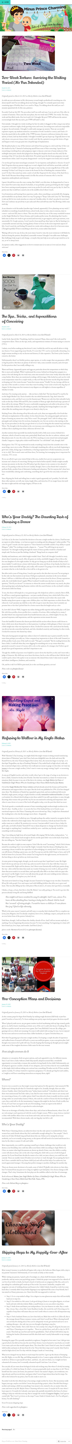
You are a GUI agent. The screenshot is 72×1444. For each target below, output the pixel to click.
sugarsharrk (14, 1407)
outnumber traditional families (52, 794)
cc (27, 1183)
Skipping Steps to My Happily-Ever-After (35, 1252)
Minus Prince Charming (21, 1441)
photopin (15, 669)
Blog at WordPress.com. (8, 1441)
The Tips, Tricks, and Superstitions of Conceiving (29, 319)
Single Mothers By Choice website (21, 787)
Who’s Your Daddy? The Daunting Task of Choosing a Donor (35, 519)
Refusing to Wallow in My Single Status (33, 738)
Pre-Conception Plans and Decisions (31, 998)
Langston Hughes (53, 1393)
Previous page (6, 1429)
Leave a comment (6, 90)
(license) (20, 669)
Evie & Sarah (46, 96)
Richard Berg (14, 1183)
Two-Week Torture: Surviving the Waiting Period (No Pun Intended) (34, 80)
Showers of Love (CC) (18, 930)
